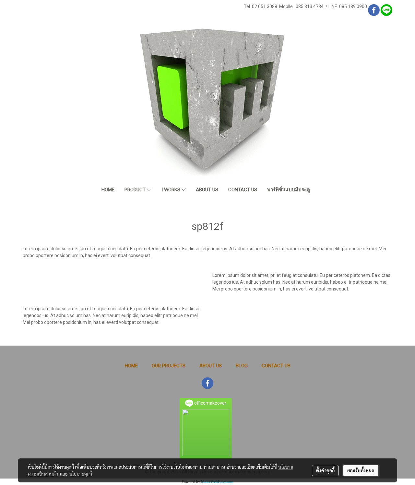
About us (210, 366)
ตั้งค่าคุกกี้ (325, 470)
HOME (107, 190)
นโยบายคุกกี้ (80, 474)
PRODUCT (135, 190)
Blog (242, 366)
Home (131, 366)
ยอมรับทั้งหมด (360, 470)
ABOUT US (207, 190)
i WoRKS (171, 190)
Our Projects (168, 366)
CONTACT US (242, 190)
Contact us (276, 366)
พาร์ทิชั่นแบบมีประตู (288, 190)
